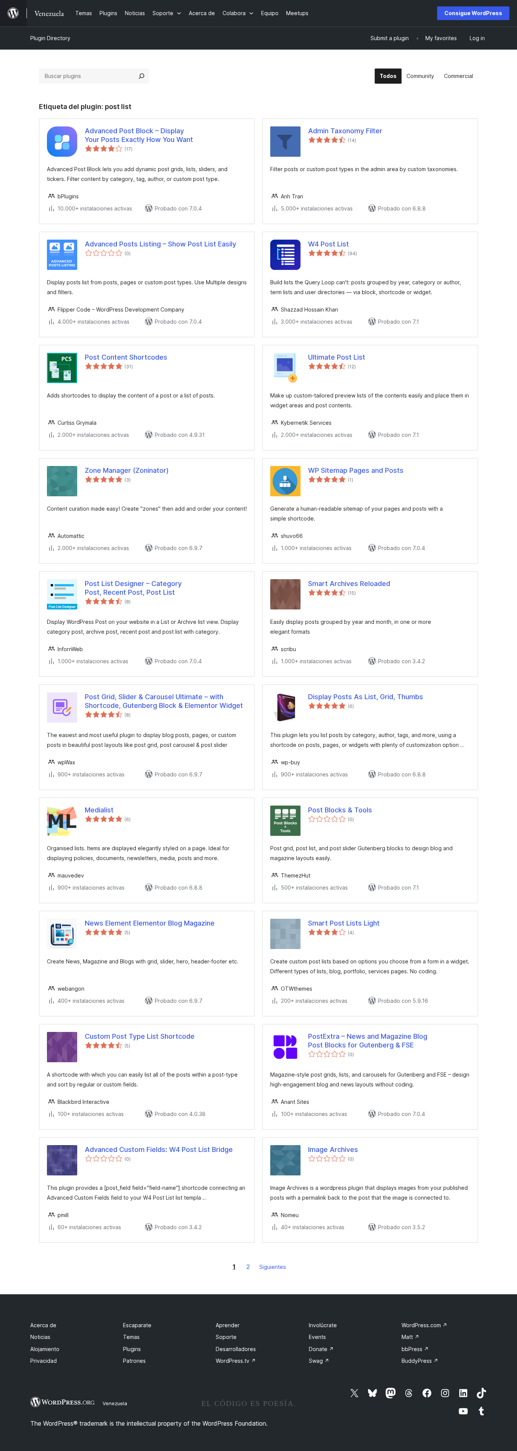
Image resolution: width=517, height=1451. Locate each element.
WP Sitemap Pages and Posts (355, 470)
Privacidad (43, 1360)
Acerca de (43, 1325)
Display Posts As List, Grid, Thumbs (365, 697)
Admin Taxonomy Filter (345, 131)
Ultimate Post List (336, 357)
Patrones (134, 1360)
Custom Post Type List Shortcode (140, 1036)
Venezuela (115, 1403)
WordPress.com (424, 1325)
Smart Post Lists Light (344, 923)
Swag (319, 1360)
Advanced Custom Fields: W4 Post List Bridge (159, 1149)
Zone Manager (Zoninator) (127, 470)
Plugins (132, 1349)
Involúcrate (323, 1325)
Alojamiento (44, 1349)
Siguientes (272, 1267)
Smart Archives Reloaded (349, 584)
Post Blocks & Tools (340, 810)
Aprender (228, 1325)
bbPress (415, 1349)
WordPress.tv (236, 1360)
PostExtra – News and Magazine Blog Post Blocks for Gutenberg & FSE (367, 1040)
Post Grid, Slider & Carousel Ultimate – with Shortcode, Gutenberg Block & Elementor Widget (164, 701)
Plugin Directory (50, 38)
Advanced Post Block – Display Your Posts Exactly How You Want (139, 135)
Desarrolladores (236, 1349)
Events (317, 1337)
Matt (410, 1337)
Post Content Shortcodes (126, 357)
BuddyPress (420, 1360)
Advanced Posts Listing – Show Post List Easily (160, 244)
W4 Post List (328, 244)
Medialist (99, 810)
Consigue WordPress (473, 13)
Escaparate (137, 1325)
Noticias (40, 1337)
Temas (131, 1337)
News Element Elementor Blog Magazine (150, 923)
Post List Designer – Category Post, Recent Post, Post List (133, 588)
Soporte (226, 1337)
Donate (321, 1349)
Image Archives (333, 1149)
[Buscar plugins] (141, 76)
